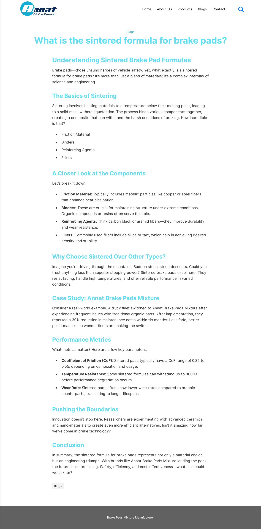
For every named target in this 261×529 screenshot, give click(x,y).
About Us (164, 9)
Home (146, 9)
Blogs (202, 9)
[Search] (240, 9)
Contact (219, 9)
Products (185, 9)
